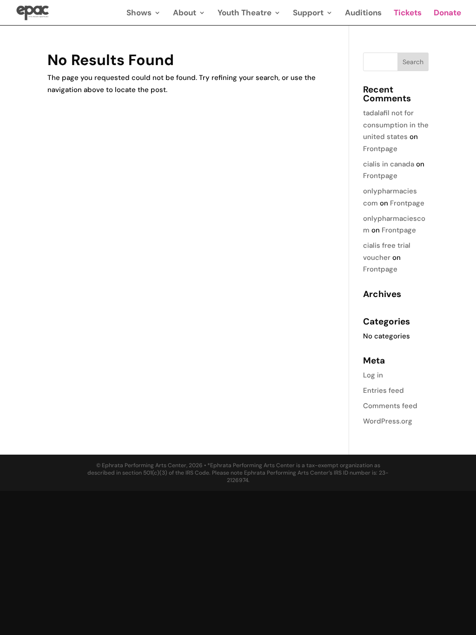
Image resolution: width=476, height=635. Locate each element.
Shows (139, 13)
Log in (373, 375)
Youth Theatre (244, 13)
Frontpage (380, 148)
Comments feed (390, 405)
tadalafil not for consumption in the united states (396, 124)
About (184, 13)
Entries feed (383, 390)
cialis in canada (388, 164)
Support (308, 13)
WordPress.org (387, 421)
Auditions (363, 13)
